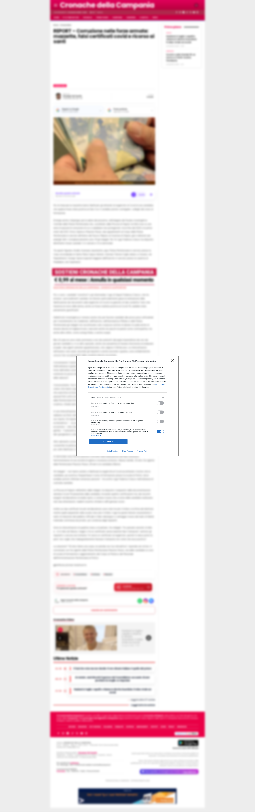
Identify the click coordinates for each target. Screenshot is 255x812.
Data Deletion (112, 451)
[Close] (173, 361)
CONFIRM (108, 441)
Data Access (127, 451)
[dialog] (127, 406)
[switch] (160, 403)
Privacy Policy (142, 451)
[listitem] (127, 397)
